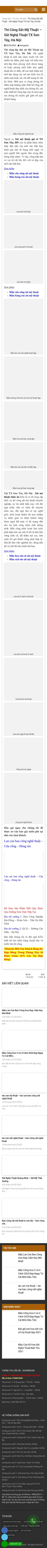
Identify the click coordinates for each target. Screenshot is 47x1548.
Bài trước (30, 975)
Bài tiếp (41, 976)
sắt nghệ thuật (9, 1535)
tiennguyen (24, 45)
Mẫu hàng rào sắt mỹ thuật (24, 177)
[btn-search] (36, 9)
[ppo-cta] (4, 1533)
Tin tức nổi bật (19, 18)
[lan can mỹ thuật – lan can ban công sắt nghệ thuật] (9, 1290)
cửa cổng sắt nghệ (10, 1530)
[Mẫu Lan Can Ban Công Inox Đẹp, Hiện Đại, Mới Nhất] (9, 1259)
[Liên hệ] (33, 1528)
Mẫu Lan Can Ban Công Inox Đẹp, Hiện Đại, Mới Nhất (30, 1258)
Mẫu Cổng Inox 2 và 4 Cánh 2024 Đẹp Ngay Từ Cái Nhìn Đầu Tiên (30, 1273)
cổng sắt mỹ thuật (10, 1526)
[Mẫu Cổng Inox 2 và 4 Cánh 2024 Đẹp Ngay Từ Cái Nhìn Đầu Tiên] (9, 1275)
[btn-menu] (43, 9)
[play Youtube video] (23, 862)
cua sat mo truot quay (12, 1521)
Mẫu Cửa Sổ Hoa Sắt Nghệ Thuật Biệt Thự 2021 (29, 1348)
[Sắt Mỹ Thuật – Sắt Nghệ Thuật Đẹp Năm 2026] (4, 9)
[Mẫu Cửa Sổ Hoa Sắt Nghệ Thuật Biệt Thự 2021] (9, 1349)
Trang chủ (6, 18)
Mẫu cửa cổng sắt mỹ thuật (24, 173)
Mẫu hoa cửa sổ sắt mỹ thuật (24, 555)
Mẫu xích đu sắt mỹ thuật (23, 559)
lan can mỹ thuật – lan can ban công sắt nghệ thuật (30, 1289)
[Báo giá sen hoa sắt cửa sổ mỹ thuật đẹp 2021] (9, 1333)
